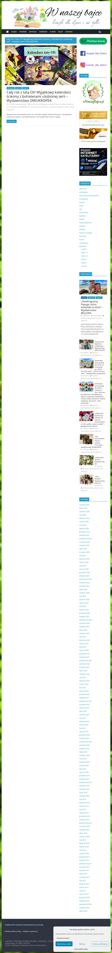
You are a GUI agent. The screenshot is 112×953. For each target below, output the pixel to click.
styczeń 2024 (84, 610)
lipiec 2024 (83, 589)
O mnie (53, 32)
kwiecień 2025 (84, 559)
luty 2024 (82, 606)
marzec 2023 (84, 644)
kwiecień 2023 (84, 640)
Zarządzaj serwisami (63, 938)
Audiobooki (83, 192)
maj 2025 (82, 555)
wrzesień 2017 (84, 867)
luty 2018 (82, 850)
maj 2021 (82, 718)
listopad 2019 (84, 779)
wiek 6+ (18, 88)
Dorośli (81, 202)
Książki (14, 32)
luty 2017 (82, 891)
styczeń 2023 (84, 650)
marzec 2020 (84, 765)
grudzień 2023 (84, 613)
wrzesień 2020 (84, 745)
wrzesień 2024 (84, 583)
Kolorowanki (83, 212)
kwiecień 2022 (84, 681)
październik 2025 (85, 539)
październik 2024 (85, 579)
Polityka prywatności (30, 931)
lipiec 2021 (83, 711)
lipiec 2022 (83, 671)
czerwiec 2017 (84, 877)
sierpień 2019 (84, 789)
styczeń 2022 (84, 691)
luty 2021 (82, 728)
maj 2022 (82, 677)
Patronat (43, 32)
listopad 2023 (84, 616)
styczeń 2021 (84, 732)
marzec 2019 (84, 806)
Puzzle (81, 240)
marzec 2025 (84, 562)
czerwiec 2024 (84, 593)
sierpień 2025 (84, 545)
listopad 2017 (84, 860)
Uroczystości (83, 243)
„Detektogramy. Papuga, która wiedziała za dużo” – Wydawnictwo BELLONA (92, 307)
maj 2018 (82, 840)
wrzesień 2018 (84, 826)
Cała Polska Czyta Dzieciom (89, 196)
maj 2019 (82, 799)
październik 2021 (85, 701)
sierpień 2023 (84, 627)
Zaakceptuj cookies (64, 944)
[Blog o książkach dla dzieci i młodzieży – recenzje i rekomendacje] (7, 31)
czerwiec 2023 (84, 633)
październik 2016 (85, 904)
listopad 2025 (84, 535)
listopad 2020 (84, 738)
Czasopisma (83, 199)
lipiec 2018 (83, 833)
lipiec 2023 (83, 630)
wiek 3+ (84, 259)
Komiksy (82, 216)
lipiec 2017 (83, 874)
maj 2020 (82, 759)
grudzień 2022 (84, 654)
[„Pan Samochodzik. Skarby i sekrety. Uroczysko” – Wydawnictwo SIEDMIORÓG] (86, 435)
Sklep (60, 32)
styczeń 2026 (84, 528)
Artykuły (33, 32)
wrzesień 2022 (84, 664)
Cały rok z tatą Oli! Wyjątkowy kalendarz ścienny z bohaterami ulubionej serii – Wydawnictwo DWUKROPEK (39, 96)
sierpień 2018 (84, 830)
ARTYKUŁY (83, 189)
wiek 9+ (25, 88)
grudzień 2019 (84, 776)
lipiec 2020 (83, 752)
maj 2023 (82, 637)
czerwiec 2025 (84, 552)
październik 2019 (85, 782)
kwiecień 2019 (84, 803)
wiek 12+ (84, 253)
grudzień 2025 (84, 532)
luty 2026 (82, 525)
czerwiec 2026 (84, 511)
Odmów (82, 944)
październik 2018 (85, 823)
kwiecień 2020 (84, 762)
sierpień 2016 (84, 908)
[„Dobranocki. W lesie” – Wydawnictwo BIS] (86, 456)
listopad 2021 (84, 698)
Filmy (81, 206)
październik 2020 (85, 742)
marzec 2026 (84, 522)
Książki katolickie (85, 223)
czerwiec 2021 (84, 715)
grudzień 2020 (84, 735)
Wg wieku (82, 246)
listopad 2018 (84, 820)
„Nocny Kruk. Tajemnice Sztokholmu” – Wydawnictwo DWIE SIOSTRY (100, 346)
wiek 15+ (84, 256)
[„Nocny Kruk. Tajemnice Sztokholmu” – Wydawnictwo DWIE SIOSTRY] (86, 341)
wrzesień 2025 (84, 542)
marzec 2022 (84, 684)
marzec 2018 (84, 847)
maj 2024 (82, 596)
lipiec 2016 (83, 911)
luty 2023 (82, 647)
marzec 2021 (84, 725)
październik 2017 (85, 864)
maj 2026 (82, 515)
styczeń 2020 (84, 772)
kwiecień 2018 (84, 843)
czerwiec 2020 (84, 755)
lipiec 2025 (83, 549)
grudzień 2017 (84, 857)
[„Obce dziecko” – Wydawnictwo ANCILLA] (86, 476)
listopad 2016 (84, 901)
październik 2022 (85, 660)
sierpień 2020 (84, 748)
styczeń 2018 (84, 853)
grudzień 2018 (84, 816)
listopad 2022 (84, 657)
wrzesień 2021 (84, 704)
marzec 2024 (84, 603)
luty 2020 (82, 769)
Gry (80, 209)
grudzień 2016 (84, 897)
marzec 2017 (84, 887)
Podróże (23, 32)
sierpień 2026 (84, 505)
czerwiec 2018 (84, 836)
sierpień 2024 (84, 586)
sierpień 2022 (84, 667)
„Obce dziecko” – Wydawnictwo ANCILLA (100, 480)
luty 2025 (82, 566)
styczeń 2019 (84, 813)
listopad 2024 (84, 576)
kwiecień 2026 (84, 518)
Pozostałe (11, 88)
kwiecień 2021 (84, 721)
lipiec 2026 (83, 508)
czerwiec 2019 (84, 796)
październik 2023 (85, 620)
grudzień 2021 (84, 694)
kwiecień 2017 (84, 884)
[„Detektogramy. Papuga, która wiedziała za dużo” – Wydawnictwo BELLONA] (93, 281)
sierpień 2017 (84, 870)
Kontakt (69, 32)
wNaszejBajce (22, 104)
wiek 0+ (84, 249)
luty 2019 (82, 809)
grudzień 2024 (84, 572)
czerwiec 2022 (84, 674)
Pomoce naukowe (85, 233)
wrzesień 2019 (84, 786)
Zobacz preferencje (100, 944)
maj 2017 (82, 880)
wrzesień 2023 (84, 623)
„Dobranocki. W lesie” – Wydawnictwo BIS (100, 460)
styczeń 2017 (84, 894)
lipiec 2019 (83, 792)
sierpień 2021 (84, 708)
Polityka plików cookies (81, 949)
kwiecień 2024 (84, 599)
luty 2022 (82, 688)
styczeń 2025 (84, 569)
